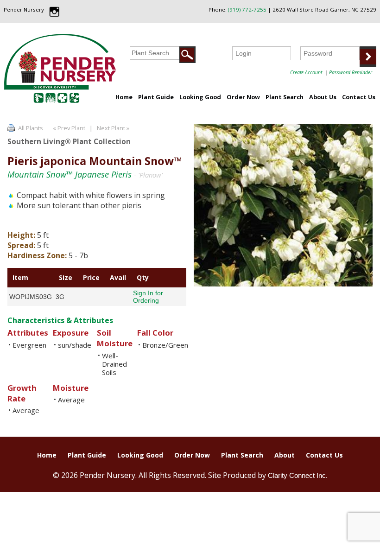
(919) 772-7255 (247, 9)
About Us (322, 97)
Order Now (243, 97)
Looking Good (200, 97)
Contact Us (358, 97)
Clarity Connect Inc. (298, 475)
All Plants (30, 128)
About (284, 455)
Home (124, 97)
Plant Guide (156, 97)
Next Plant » (114, 128)
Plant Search (285, 97)
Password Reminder (350, 72)
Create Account (306, 72)
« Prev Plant (68, 128)
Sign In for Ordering (148, 296)
